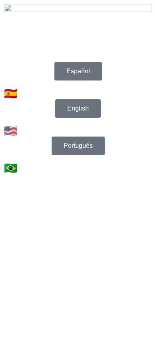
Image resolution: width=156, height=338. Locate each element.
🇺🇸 (11, 131)
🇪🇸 (11, 93)
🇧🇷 (11, 168)
